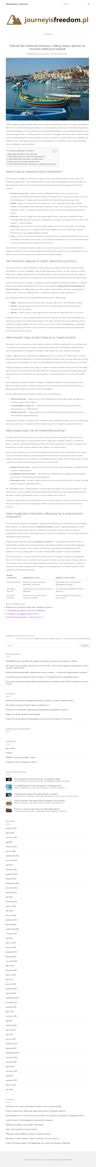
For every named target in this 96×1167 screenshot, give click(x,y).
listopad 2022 (11, 957)
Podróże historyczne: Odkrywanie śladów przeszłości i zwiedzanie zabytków (36, 1111)
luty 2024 (9, 911)
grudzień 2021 (11, 989)
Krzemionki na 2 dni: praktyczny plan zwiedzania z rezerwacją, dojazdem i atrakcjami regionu (42, 677)
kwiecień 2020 (11, 1080)
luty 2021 (9, 1034)
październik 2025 (12, 856)
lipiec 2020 (10, 1066)
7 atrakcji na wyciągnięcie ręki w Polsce (22, 614)
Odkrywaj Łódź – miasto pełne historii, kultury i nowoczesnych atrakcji (33, 1106)
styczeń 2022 (11, 984)
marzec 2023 (11, 943)
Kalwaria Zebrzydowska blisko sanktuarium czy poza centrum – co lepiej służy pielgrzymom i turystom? (46, 672)
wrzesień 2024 (11, 888)
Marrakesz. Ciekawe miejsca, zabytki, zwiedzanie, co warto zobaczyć (32, 1138)
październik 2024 (12, 883)
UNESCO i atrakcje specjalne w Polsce (21, 757)
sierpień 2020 (11, 1062)
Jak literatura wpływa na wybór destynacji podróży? (27, 156)
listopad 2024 (11, 879)
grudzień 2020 (11, 1044)
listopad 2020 (11, 1048)
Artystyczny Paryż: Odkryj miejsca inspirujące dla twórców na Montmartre (52, 639)
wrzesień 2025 (11, 860)
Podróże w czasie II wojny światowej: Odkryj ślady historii (36, 809)
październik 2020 (12, 1053)
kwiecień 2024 (11, 902)
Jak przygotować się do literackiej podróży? (24, 162)
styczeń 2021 (11, 1039)
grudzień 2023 (11, 920)
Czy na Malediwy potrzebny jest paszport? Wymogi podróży (38, 786)
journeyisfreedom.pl (59, 54)
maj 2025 (9, 865)
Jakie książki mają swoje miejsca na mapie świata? (26, 159)
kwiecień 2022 (11, 970)
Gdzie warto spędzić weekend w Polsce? (22, 1129)
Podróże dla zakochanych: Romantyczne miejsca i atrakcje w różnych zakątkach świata (39, 700)
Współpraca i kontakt (17, 4)
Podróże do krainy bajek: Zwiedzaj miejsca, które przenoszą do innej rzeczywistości (39, 719)
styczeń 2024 (11, 915)
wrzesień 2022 (11, 961)
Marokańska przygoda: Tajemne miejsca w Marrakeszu (27, 705)
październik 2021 (12, 998)
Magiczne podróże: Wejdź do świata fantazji (23, 714)
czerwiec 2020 (11, 1071)
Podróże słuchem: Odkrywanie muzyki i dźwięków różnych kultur (39, 801)
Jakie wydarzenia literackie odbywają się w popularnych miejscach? (32, 164)
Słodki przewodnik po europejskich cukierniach (24, 1125)
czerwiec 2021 (11, 1016)
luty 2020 (9, 1089)
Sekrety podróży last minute (21, 636)
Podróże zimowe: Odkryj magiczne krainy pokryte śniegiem (29, 1120)
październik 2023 (12, 929)
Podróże (48, 34)
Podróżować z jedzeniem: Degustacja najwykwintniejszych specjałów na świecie (37, 710)
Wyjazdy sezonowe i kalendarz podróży (21, 762)
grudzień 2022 (11, 952)
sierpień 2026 (11, 828)
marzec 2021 (10, 1030)
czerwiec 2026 (11, 837)
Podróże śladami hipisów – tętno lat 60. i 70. (25, 617)
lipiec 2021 (10, 1011)
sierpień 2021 (11, 1007)
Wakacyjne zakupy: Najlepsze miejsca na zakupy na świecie (28, 1134)
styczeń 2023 (11, 947)
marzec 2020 (11, 1085)
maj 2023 (9, 938)
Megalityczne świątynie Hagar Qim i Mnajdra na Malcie (29, 607)
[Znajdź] (88, 4)
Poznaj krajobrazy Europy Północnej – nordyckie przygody (37, 779)
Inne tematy (10, 748)
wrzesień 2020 (11, 1057)
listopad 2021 (11, 993)
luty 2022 (9, 979)
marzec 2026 (11, 851)
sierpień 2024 (11, 892)
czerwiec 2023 (11, 934)
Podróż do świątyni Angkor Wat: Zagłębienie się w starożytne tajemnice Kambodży (38, 1143)
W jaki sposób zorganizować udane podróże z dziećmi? (35, 794)
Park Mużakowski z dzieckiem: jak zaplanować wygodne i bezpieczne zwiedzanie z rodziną (41, 661)
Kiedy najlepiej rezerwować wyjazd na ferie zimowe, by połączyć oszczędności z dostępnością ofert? (45, 1115)
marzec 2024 (11, 906)
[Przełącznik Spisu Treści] (53, 151)
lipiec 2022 (10, 966)
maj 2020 (9, 1076)
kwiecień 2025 (11, 869)
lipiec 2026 (10, 833)
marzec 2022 (11, 975)
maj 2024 (9, 897)
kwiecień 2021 (11, 1025)
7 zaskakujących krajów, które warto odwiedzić (25, 610)
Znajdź (85, 645)
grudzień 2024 (11, 874)
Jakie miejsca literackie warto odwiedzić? (23, 154)
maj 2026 (9, 842)
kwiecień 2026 (11, 847)
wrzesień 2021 (11, 1002)
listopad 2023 (11, 924)
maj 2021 (9, 1021)
